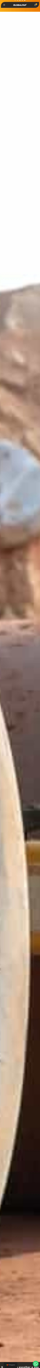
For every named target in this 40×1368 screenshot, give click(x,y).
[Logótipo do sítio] (20, 5)
